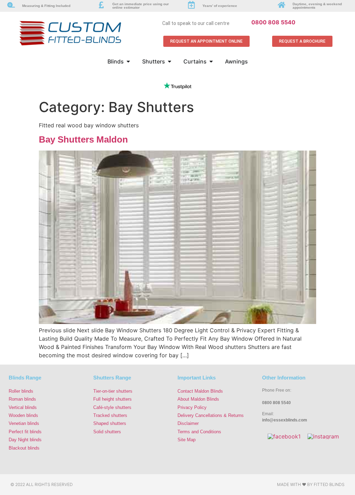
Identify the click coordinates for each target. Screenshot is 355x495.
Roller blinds (21, 391)
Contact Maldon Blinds (200, 391)
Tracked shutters (110, 415)
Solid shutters (107, 431)
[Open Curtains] (211, 61)
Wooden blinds (23, 415)
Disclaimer (188, 423)
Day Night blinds (25, 439)
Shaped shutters (109, 423)
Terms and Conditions (199, 431)
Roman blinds (22, 399)
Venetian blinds (24, 423)
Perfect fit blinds (25, 431)
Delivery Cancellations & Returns (211, 415)
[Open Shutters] (169, 61)
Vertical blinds (23, 407)
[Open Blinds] (128, 61)
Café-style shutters (112, 407)
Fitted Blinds (329, 484)
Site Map (187, 439)
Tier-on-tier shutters (112, 391)
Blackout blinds (24, 448)
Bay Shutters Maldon (83, 139)
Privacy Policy (192, 407)
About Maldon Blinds (198, 399)
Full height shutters (112, 399)
